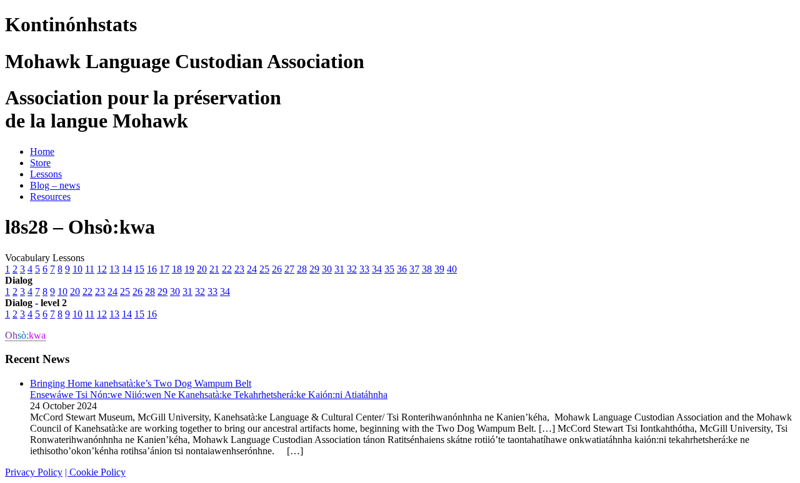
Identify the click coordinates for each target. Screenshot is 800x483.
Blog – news (55, 185)
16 (152, 269)
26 (277, 269)
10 (77, 269)
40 (452, 269)
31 (339, 269)
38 (427, 269)
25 (264, 269)
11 (89, 269)
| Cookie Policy (95, 472)
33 (364, 269)
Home (42, 151)
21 (214, 269)
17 (164, 269)
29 (314, 269)
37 (414, 269)
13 (114, 269)
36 (402, 269)
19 (189, 269)
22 (227, 269)
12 (102, 269)
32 (352, 269)
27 (289, 269)
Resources (50, 196)
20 (202, 269)
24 (252, 269)
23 (239, 269)
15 (139, 269)
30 (327, 269)
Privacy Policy (33, 472)
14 (127, 269)
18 (177, 269)
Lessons (46, 174)
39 (439, 269)
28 (302, 269)
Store (40, 162)
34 (377, 269)
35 (389, 269)
